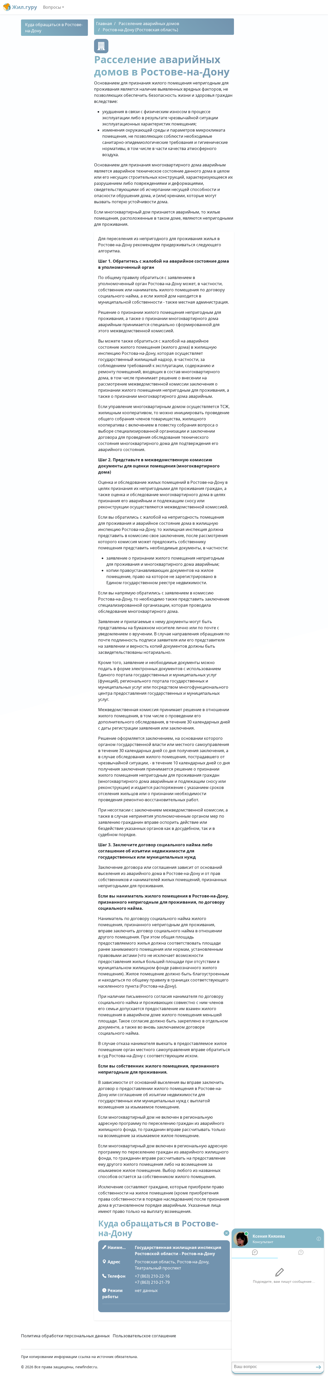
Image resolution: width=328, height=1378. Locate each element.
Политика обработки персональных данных (65, 1336)
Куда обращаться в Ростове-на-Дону (54, 28)
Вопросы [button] (52, 7)
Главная (104, 23)
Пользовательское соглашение (144, 1336)
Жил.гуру (24, 7)
